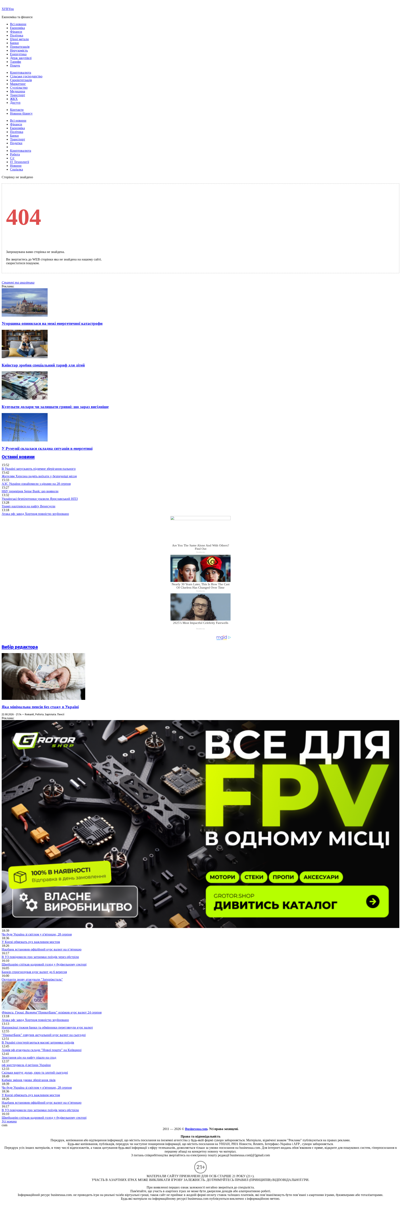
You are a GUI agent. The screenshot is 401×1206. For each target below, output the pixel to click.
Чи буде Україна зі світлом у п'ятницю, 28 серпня (37, 934)
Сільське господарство (26, 76)
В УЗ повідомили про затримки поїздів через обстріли (40, 957)
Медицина (17, 91)
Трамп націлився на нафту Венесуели (28, 506)
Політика (16, 35)
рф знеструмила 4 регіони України (26, 1065)
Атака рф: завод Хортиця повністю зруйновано (35, 514)
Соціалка (16, 169)
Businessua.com (196, 1129)
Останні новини (18, 457)
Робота (15, 154)
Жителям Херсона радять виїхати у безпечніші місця (39, 476)
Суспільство (19, 87)
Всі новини (18, 24)
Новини (16, 165)
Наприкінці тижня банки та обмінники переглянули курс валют (47, 1027)
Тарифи (15, 61)
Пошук (15, 65)
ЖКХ (14, 99)
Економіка (17, 28)
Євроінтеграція (21, 80)
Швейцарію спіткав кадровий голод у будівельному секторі (44, 964)
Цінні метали (19, 39)
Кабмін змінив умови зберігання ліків (29, 1080)
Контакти (17, 109)
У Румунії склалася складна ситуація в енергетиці (47, 448)
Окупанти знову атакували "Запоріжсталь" (32, 979)
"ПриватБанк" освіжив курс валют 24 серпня (52, 1012)
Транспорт (17, 95)
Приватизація (19, 46)
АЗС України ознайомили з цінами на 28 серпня (36, 483)
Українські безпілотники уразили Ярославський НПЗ (40, 499)
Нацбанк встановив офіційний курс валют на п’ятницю (41, 949)
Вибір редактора (20, 647)
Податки (16, 143)
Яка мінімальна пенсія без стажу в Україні (40, 707)
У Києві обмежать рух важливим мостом (31, 942)
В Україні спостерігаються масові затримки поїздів (38, 1042)
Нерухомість (19, 50)
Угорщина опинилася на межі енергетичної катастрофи (52, 323)
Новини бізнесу (21, 113)
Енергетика (18, 54)
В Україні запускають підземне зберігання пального (39, 468)
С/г (12, 158)
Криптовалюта (20, 72)
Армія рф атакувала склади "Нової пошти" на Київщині (41, 1050)
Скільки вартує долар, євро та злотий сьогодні (35, 1072)
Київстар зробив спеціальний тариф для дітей (43, 365)
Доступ (15, 102)
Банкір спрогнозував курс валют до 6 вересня (34, 972)
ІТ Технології (19, 162)
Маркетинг (18, 84)
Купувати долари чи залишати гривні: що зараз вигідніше (55, 407)
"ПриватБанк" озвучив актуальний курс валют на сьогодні (44, 1035)
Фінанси (16, 31)
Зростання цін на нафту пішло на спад (29, 1057)
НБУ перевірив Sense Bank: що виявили (30, 491)
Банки (14, 43)
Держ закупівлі (21, 58)
